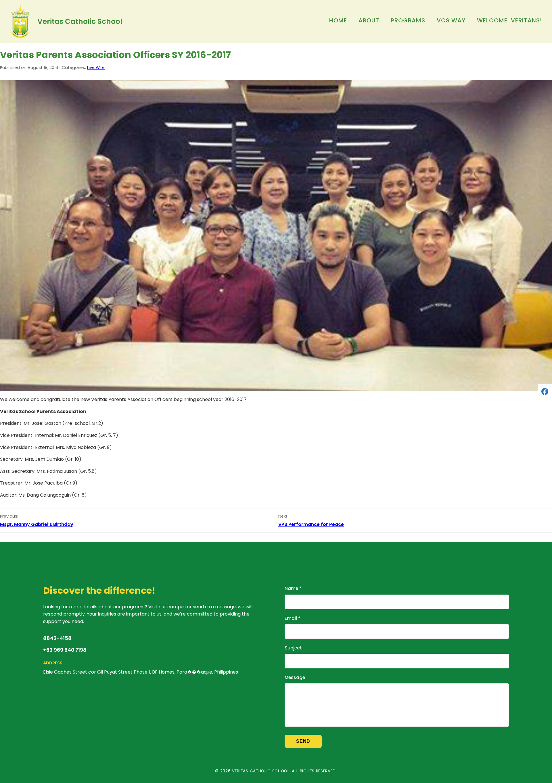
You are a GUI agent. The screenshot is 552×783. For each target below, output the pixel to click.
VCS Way (451, 20)
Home (338, 20)
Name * (293, 588)
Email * (292, 618)
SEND (303, 741)
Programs (408, 20)
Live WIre (96, 67)
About (369, 20)
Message (295, 677)
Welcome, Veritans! (509, 20)
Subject (293, 648)
